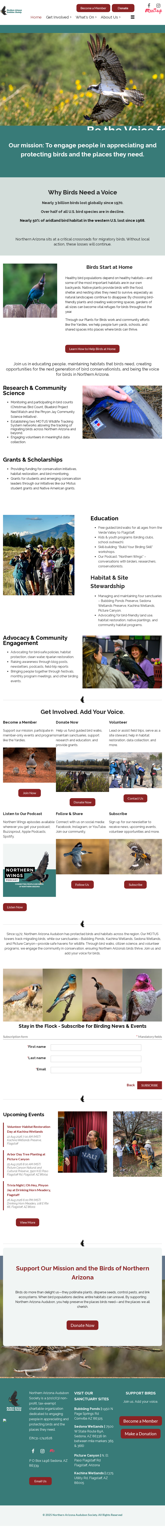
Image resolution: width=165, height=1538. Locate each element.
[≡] (129, 17)
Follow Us (82, 884)
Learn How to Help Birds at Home (92, 349)
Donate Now (82, 802)
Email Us (40, 1481)
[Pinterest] (52, 1451)
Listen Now (15, 907)
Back (131, 1085)
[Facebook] (149, 5)
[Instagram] (158, 5)
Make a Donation (141, 1433)
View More (27, 1222)
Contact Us (135, 798)
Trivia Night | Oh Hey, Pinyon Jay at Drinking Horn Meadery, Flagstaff (29, 1190)
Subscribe (135, 884)
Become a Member (93, 8)
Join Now (29, 793)
